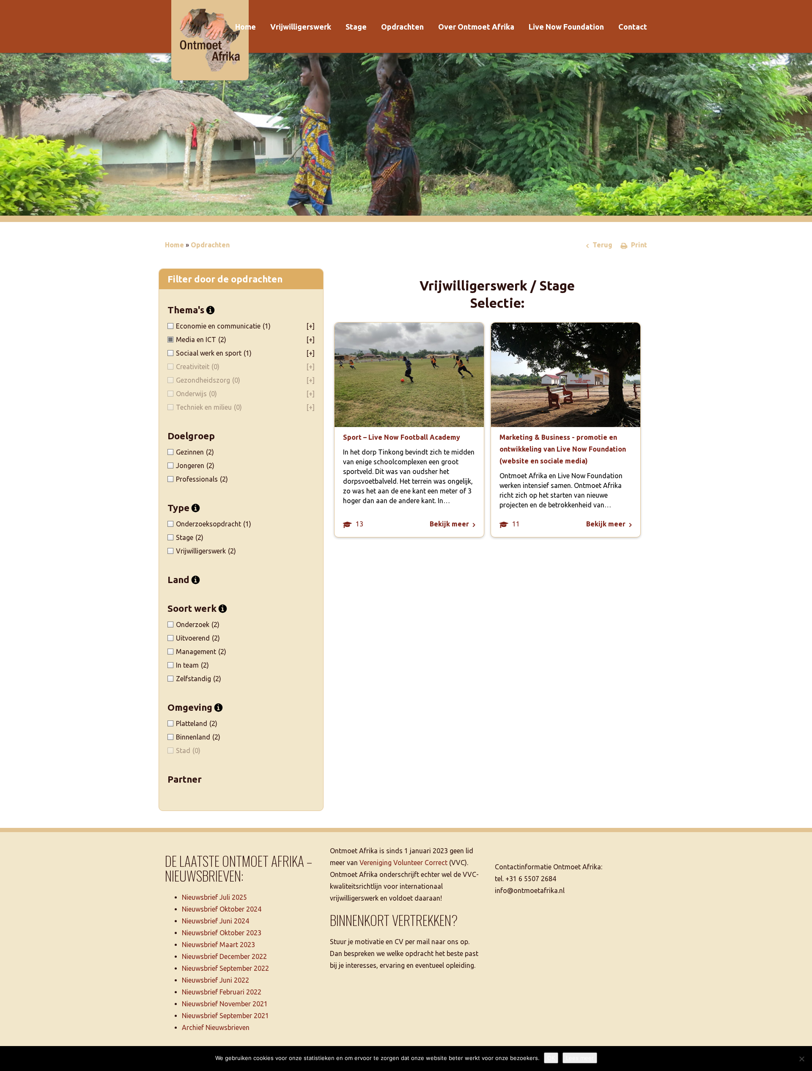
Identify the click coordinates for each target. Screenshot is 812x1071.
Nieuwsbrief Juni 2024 (215, 921)
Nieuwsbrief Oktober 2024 (221, 909)
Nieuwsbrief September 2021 (225, 1015)
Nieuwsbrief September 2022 (225, 968)
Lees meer (580, 1058)
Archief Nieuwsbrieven (216, 1027)
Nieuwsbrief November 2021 (225, 1004)
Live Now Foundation (566, 26)
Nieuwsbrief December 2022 (224, 956)
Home (245, 26)
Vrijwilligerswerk (300, 26)
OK (551, 1058)
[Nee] (801, 1059)
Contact (632, 26)
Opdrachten (402, 26)
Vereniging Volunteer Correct (403, 862)
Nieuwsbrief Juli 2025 (214, 897)
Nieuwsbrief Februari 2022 (221, 992)
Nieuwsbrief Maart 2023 (218, 944)
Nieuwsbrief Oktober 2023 (221, 933)
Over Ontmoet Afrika (476, 26)
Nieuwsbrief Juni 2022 (215, 980)
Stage (356, 26)
